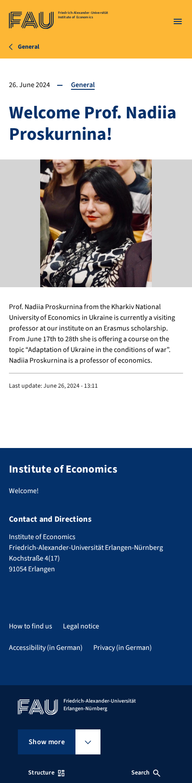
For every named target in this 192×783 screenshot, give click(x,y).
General (83, 85)
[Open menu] (178, 21)
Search (140, 772)
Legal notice (81, 626)
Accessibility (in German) (46, 648)
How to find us (30, 626)
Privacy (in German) (122, 648)
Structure (41, 772)
